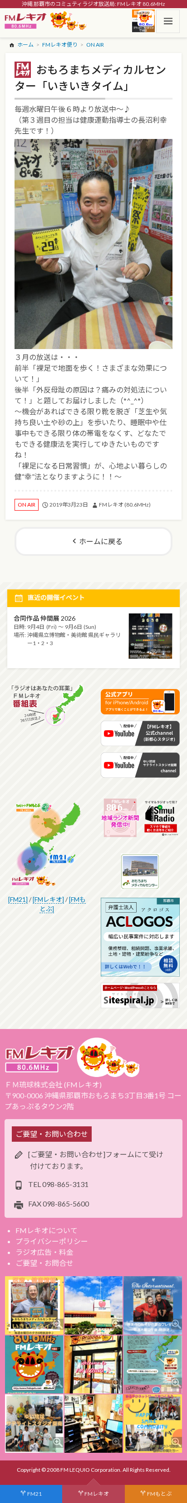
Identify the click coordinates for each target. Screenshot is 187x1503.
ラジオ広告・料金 (44, 1252)
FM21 (34, 1493)
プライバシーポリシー (51, 1241)
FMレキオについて (46, 1230)
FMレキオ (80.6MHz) (125, 504)
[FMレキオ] (48, 899)
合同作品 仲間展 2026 (44, 618)
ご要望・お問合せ (44, 1263)
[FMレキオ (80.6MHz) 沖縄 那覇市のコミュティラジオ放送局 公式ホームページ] (46, 21)
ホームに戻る (101, 541)
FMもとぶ (159, 1493)
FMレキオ (96, 1493)
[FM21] (18, 899)
